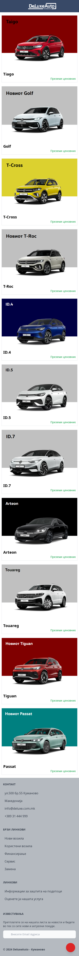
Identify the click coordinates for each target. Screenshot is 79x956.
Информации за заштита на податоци (33, 891)
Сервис (10, 861)
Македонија (13, 801)
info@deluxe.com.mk (20, 808)
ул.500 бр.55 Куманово (21, 793)
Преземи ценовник (63, 78)
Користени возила (18, 846)
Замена (10, 869)
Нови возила (14, 838)
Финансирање (15, 854)
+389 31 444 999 (16, 816)
